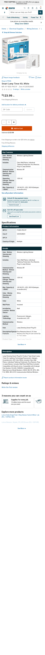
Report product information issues (15, 378)
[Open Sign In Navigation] (37, 8)
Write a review (25, 89)
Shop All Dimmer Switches (13, 32)
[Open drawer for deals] (25, 8)
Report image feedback (12, 77)
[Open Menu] (3, 8)
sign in (37, 2)
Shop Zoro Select (22, 23)
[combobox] (26, 12)
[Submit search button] (40, 12)
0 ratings (16, 89)
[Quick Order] (29, 8)
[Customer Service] (33, 8)
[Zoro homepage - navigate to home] (10, 8)
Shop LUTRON (6, 81)
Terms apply (24, 202)
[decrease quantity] (4, 122)
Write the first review (9, 387)
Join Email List (14, 216)
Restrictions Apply (21, 3)
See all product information (12, 193)
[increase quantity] (14, 122)
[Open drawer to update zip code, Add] (4, 12)
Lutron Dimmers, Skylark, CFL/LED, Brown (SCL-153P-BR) (20, 422)
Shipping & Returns (8, 146)
